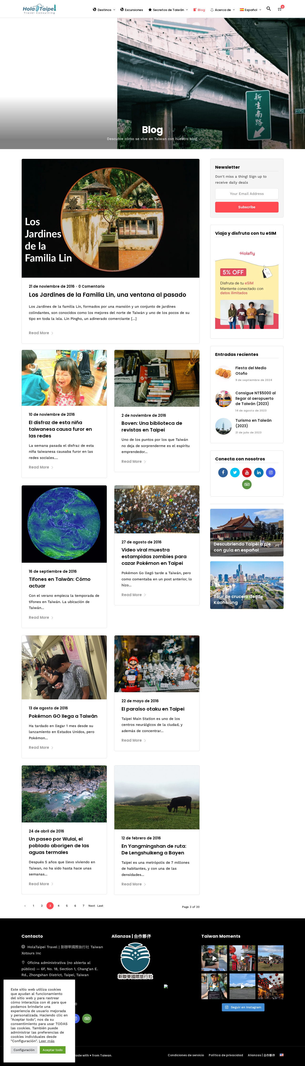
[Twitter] (235, 472)
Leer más (47, 1041)
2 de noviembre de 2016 (144, 415)
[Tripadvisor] (247, 484)
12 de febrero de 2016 (141, 838)
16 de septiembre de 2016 (53, 571)
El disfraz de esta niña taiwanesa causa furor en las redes (60, 429)
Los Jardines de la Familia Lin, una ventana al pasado (107, 295)
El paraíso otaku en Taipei (153, 709)
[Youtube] (247, 472)
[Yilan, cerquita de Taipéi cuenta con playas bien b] (242, 986)
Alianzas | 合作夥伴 (261, 1055)
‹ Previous (25, 906)
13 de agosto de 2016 (48, 708)
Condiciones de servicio (186, 1055)
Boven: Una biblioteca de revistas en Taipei (152, 426)
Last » (100, 906)
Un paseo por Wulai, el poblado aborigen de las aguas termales (59, 846)
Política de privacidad (226, 1055)
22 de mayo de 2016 (140, 700)
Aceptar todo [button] (53, 1050)
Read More (39, 332)
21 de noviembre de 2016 (52, 286)
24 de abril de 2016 (46, 831)
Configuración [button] (24, 1050)
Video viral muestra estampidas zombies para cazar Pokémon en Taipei (154, 556)
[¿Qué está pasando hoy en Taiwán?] (214, 986)
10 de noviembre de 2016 (52, 414)
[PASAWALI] (271, 958)
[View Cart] (280, 9)
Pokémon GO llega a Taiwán (63, 716)
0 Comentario (91, 286)
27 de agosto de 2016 (142, 542)
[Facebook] (223, 472)
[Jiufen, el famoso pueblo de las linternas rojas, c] (271, 986)
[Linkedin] (259, 472)
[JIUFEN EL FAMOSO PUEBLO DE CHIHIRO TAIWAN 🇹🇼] (242, 958)
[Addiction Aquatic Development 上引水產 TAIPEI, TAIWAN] (214, 958)
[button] (270, 9)
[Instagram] (270, 472)
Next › (91, 906)
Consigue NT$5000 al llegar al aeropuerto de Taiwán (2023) (255, 398)
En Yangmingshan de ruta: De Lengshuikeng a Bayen (154, 849)
